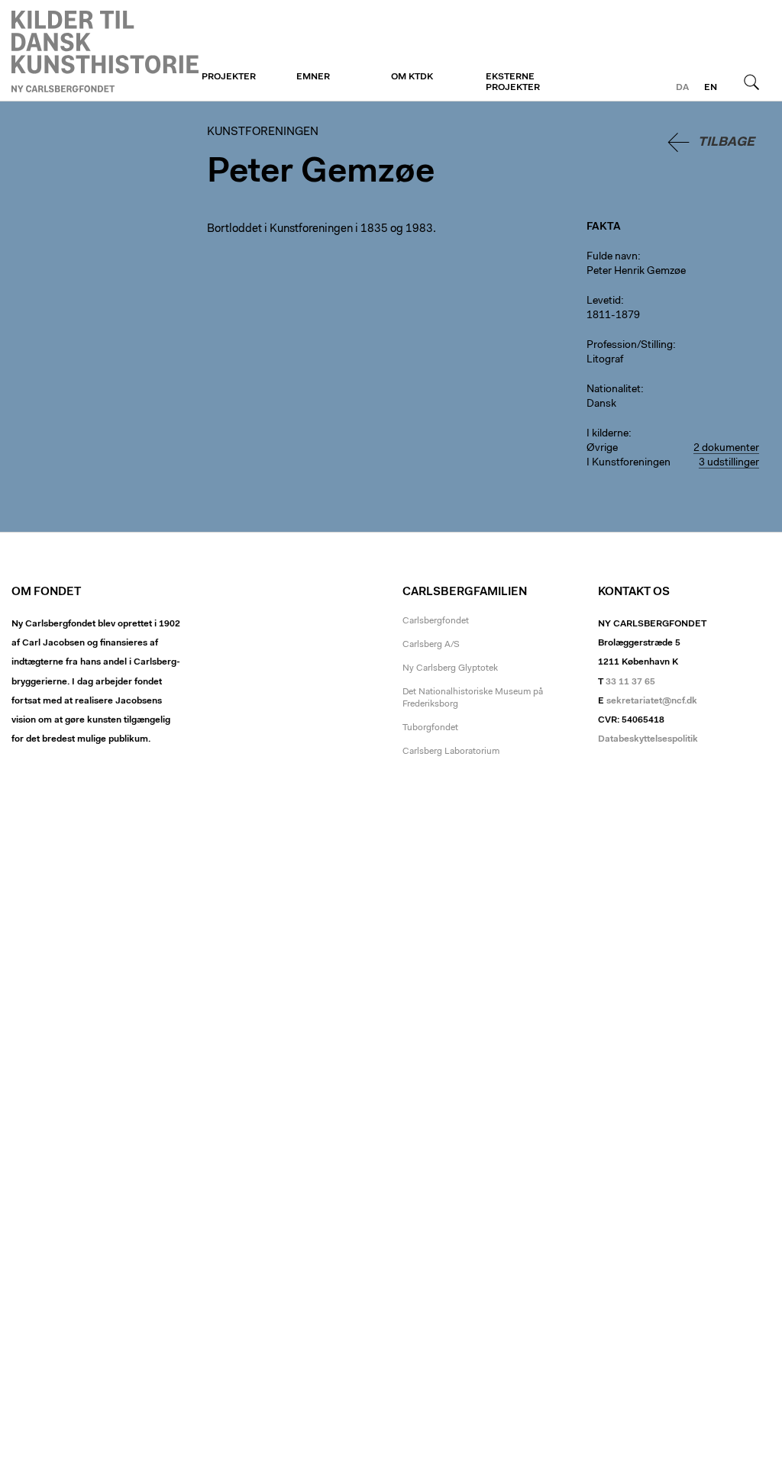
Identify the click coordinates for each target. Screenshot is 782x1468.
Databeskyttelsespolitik (648, 739)
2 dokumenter (726, 448)
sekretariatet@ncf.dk (651, 701)
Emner (313, 77)
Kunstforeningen (105, 51)
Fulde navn (612, 257)
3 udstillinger (729, 463)
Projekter (229, 77)
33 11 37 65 (630, 682)
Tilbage (726, 142)
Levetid (603, 301)
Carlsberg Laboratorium (450, 751)
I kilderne (607, 434)
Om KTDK (412, 77)
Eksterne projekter (513, 82)
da (682, 87)
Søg (751, 82)
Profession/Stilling (629, 345)
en (710, 87)
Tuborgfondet (430, 727)
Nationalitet (613, 390)
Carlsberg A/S (431, 644)
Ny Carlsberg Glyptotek (450, 668)
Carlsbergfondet (435, 621)
